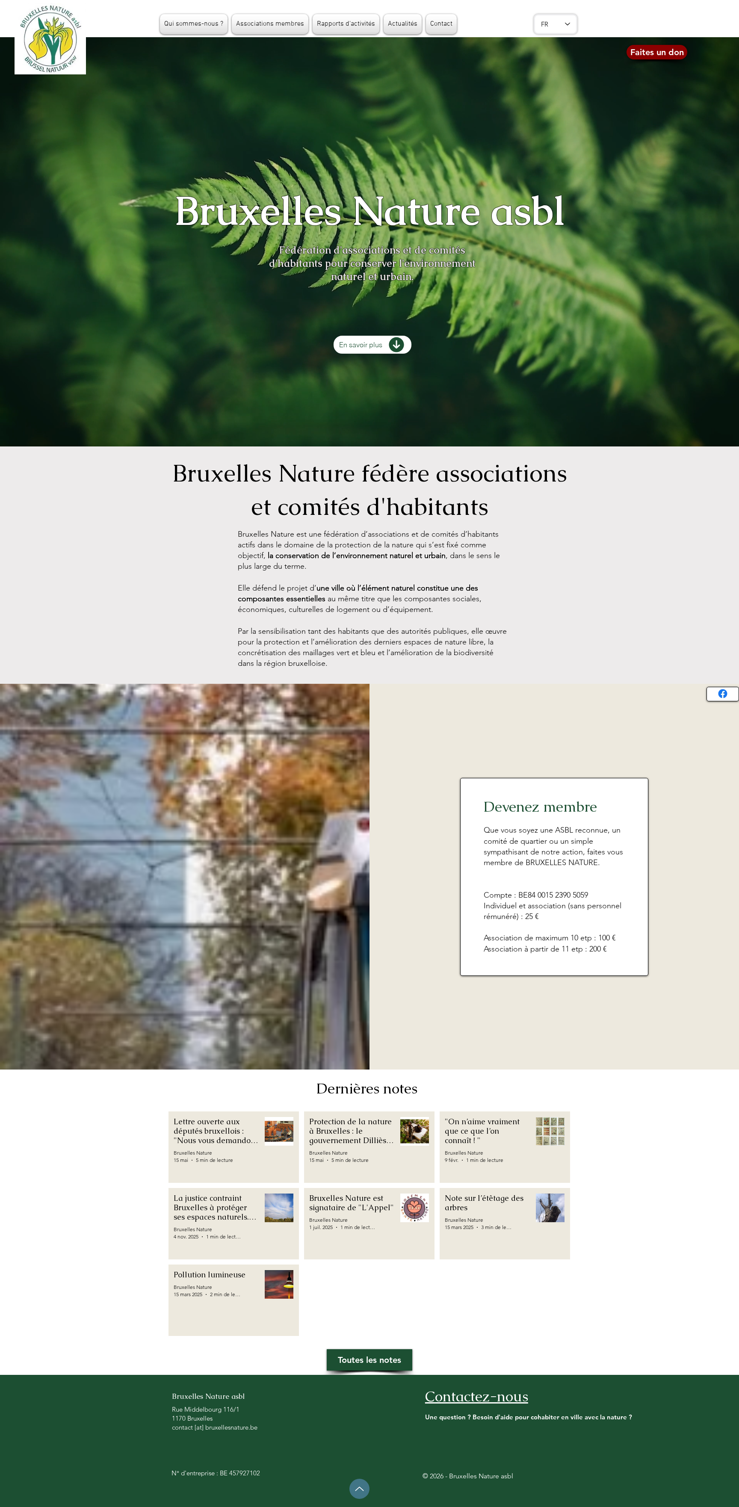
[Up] (359, 1489)
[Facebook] (723, 694)
